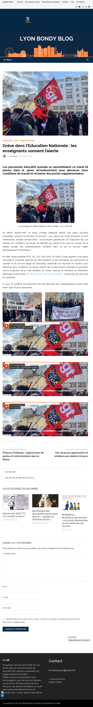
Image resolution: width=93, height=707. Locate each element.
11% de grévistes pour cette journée (43, 274)
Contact (65, 2)
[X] (83, 6)
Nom (5, 587)
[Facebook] (76, 6)
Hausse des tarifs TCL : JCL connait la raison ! (15, 515)
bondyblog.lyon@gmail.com (62, 670)
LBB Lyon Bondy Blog (8, 361)
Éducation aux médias (51, 2)
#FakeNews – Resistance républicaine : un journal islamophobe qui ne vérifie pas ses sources (75, 520)
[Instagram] (86, 6)
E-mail (6, 597)
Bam (58, 703)
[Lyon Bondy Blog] (46, 44)
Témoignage (18, 441)
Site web (7, 608)
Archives (72, 637)
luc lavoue (13, 156)
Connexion (80, 2)
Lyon (16, 141)
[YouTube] (80, 6)
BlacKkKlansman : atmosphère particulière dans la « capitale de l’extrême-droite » (45, 515)
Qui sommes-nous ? (32, 2)
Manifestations (27, 141)
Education (7, 141)
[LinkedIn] (89, 6)
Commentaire (10, 554)
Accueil (20, 2)
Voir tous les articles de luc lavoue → (20, 478)
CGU (72, 2)
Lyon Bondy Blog (25, 703)
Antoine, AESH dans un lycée (23, 361)
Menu (9, 60)
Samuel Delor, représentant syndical (24, 401)
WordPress (49, 703)
